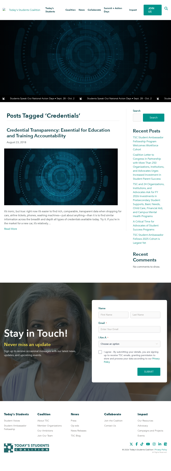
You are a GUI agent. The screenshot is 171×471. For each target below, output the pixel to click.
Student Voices (12, 420)
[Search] (164, 8)
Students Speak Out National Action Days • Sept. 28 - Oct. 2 (42, 98)
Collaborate (94, 10)
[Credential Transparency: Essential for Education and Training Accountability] (61, 177)
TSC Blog (76, 435)
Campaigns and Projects (150, 430)
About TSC (43, 420)
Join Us (151, 10)
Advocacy (143, 425)
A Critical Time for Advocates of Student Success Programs (145, 225)
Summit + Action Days (113, 10)
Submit (149, 372)
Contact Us (110, 425)
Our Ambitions (45, 430)
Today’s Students (50, 10)
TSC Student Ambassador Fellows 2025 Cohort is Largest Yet (148, 239)
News (82, 10)
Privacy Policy (161, 449)
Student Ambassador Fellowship (15, 427)
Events (141, 435)
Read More (10, 229)
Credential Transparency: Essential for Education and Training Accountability (58, 133)
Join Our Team (45, 435)
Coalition (70, 10)
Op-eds (75, 425)
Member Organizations (49, 425)
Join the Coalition (113, 420)
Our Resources (145, 420)
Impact (133, 10)
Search (136, 110)
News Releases (78, 430)
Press (73, 420)
